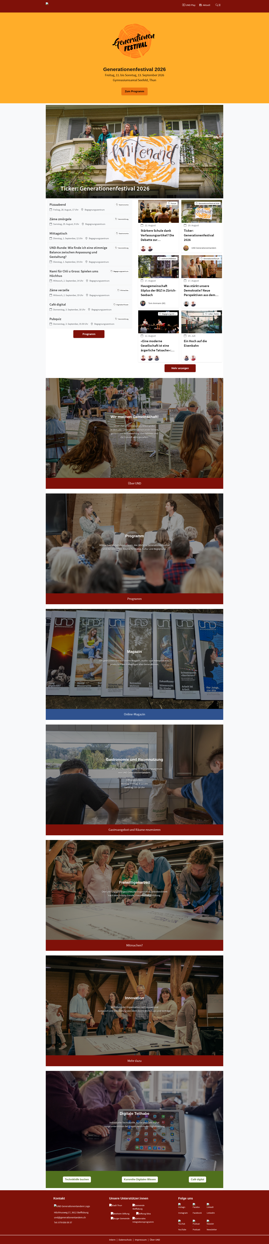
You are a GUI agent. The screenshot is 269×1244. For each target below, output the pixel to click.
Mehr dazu (134, 1061)
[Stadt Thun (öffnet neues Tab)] (115, 1205)
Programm (89, 334)
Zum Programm (134, 91)
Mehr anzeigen (180, 368)
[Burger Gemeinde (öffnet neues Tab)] (120, 1218)
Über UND (134, 483)
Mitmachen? (134, 945)
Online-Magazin (134, 714)
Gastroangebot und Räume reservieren (134, 830)
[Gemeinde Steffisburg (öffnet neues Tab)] (143, 1207)
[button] (144, 248)
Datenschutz (125, 1239)
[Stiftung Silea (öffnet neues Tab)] (143, 1213)
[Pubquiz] (89, 321)
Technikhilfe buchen (77, 1179)
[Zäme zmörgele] (89, 221)
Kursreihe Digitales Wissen (140, 1179)
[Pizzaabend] (89, 207)
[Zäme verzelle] (89, 292)
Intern (112, 1239)
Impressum (141, 1239)
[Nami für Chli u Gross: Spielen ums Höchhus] (89, 276)
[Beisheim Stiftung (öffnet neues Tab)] (120, 1213)
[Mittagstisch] (89, 235)
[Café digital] (89, 306)
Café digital (197, 1179)
